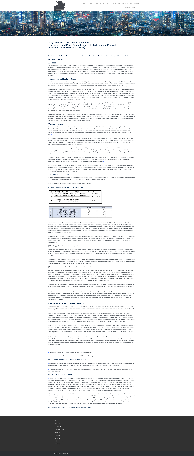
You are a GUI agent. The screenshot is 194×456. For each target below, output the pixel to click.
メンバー (105, 3)
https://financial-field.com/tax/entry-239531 (60, 375)
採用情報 (127, 8)
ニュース (91, 3)
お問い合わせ (135, 8)
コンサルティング (115, 3)
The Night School (127, 3)
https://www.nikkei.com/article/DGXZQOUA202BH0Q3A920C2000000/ (67, 359)
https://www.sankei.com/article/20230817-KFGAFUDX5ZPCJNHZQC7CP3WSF (69, 407)
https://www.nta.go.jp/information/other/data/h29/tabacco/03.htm (65, 187)
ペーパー (98, 3)
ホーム (84, 3)
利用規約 (57, 444)
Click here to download (55, 59)
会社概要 (136, 3)
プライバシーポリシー (61, 441)
